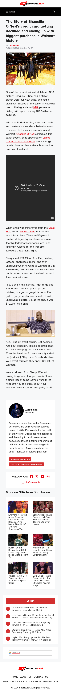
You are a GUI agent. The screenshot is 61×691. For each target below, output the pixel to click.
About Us (26, 677)
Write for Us (50, 682)
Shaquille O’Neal (25, 134)
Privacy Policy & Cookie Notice (22, 682)
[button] (54, 12)
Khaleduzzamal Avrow (26, 464)
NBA (35, 107)
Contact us (41, 677)
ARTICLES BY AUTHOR (20, 459)
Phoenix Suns (27, 232)
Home (15, 677)
